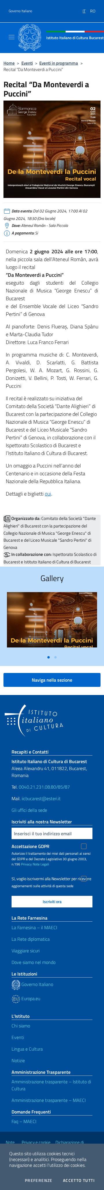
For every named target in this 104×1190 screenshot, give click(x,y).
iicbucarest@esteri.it (41, 798)
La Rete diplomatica (31, 939)
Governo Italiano (20, 11)
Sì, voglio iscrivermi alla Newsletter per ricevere (51, 879)
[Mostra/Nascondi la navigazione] (11, 37)
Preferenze (39, 1180)
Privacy (26, 864)
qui (48, 494)
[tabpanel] (52, 622)
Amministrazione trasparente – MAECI (49, 1100)
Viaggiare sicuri (26, 950)
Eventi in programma (58, 63)
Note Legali (41, 864)
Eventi (27, 63)
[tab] (48, 657)
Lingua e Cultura (27, 1048)
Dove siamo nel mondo (33, 962)
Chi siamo (21, 1025)
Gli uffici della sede (29, 810)
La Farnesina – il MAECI (34, 927)
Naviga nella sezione (52, 679)
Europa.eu (30, 998)
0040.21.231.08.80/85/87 (44, 786)
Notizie (18, 1060)
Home (9, 63)
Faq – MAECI (24, 1121)
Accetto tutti (79, 1180)
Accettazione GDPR (30, 846)
